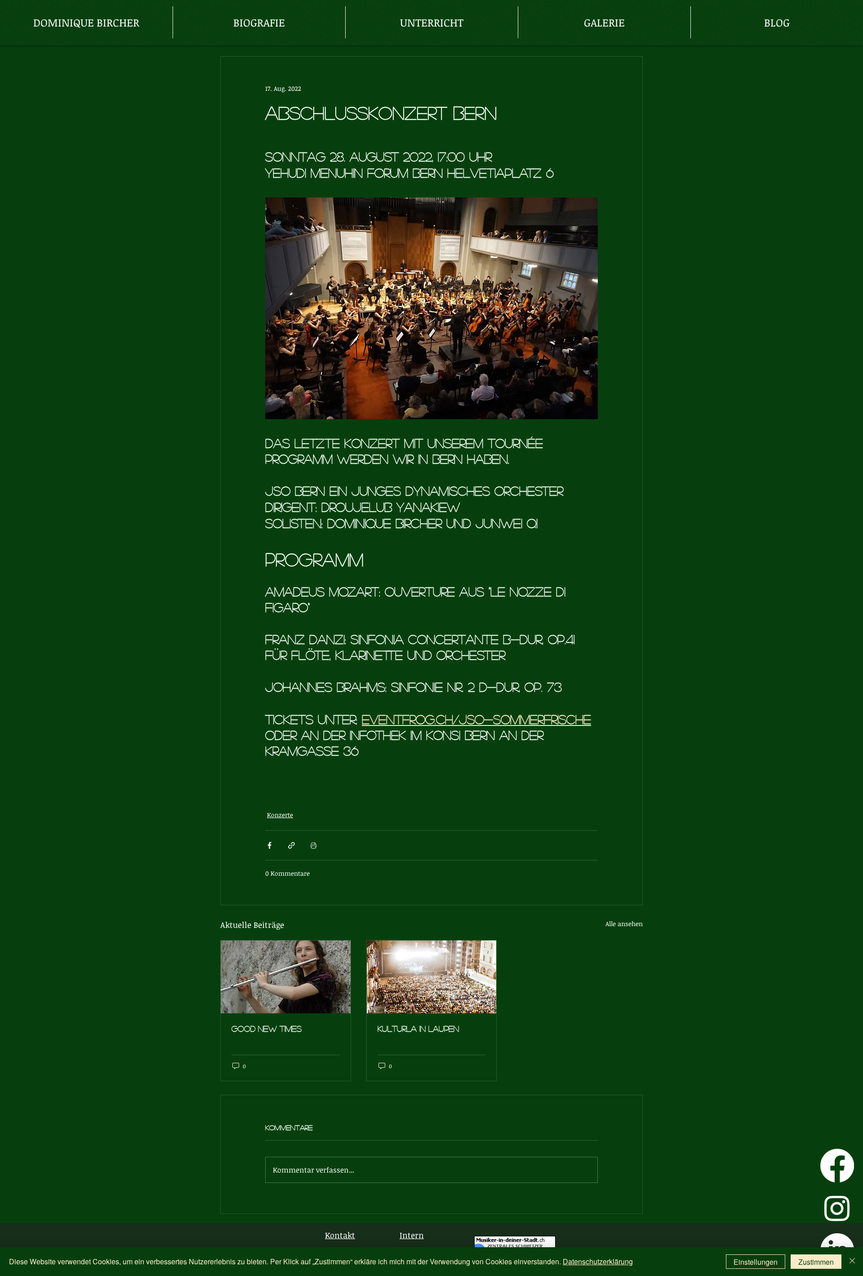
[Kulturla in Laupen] (432, 976)
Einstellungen (756, 1262)
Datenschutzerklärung (598, 1261)
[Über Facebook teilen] (269, 845)
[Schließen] (852, 1261)
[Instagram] (837, 1208)
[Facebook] (837, 1165)
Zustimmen (816, 1262)
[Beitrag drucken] (313, 845)
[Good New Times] (286, 976)
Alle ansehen (624, 923)
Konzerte (280, 814)
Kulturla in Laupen (418, 1029)
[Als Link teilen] (291, 845)
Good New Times (266, 1029)
